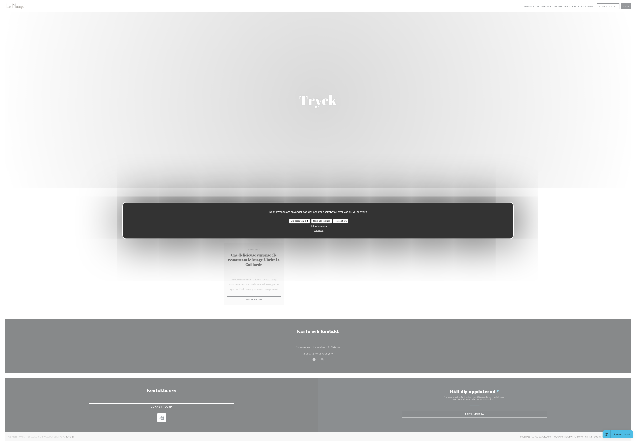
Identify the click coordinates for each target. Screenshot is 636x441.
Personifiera (341, 221)
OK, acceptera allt (299, 221)
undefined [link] (318, 230)
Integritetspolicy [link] (319, 226)
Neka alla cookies (321, 221)
